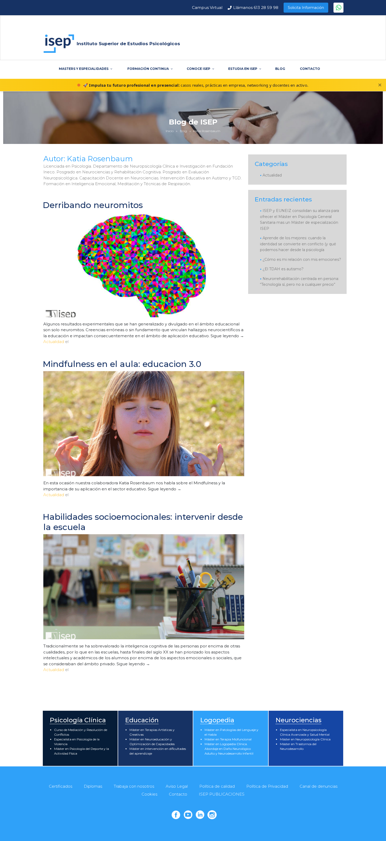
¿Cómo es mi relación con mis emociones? (302, 259)
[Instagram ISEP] (211, 814)
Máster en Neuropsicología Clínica (305, 739)
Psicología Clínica (78, 720)
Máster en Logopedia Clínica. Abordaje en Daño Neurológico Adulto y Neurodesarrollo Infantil (229, 748)
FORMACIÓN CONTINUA (148, 69)
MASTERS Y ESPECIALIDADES (83, 69)
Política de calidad (217, 786)
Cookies (149, 794)
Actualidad (53, 341)
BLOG (280, 69)
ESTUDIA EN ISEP (242, 69)
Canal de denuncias (318, 786)
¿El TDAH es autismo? (283, 269)
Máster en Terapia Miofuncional (228, 739)
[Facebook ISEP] (175, 814)
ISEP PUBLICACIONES (221, 794)
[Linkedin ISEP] (200, 814)
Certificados (60, 786)
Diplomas (93, 786)
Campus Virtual (207, 7)
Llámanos (255, 7)
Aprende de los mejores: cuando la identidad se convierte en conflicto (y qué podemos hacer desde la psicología (298, 244)
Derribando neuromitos (93, 205)
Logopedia (217, 720)
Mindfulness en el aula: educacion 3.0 (122, 364)
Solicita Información (306, 7)
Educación (142, 720)
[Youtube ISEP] (188, 814)
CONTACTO (310, 69)
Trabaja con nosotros (134, 786)
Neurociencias (298, 720)
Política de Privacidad (267, 786)
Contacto (178, 794)
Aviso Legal (177, 786)
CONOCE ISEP (198, 69)
